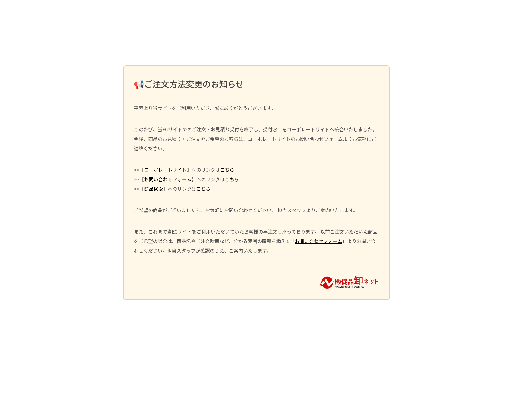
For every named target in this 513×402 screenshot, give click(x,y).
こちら (227, 169)
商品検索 (153, 188)
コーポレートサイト (165, 169)
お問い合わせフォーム (167, 179)
